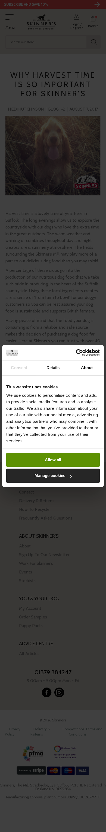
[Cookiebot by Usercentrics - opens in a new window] (76, 352)
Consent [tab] (19, 367)
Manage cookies (50, 475)
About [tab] (87, 367)
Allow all (53, 459)
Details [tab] (53, 367)
